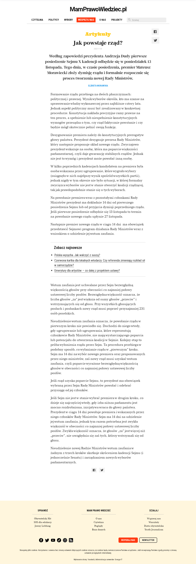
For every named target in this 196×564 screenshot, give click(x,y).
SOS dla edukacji (43, 522)
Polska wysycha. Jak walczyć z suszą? (77, 255)
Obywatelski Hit (42, 518)
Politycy (54, 19)
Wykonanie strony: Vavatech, (84, 559)
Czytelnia (37, 19)
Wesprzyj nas (86, 19)
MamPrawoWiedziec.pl (98, 9)
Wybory (68, 19)
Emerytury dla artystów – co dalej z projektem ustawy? (87, 270)
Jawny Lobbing (43, 525)
